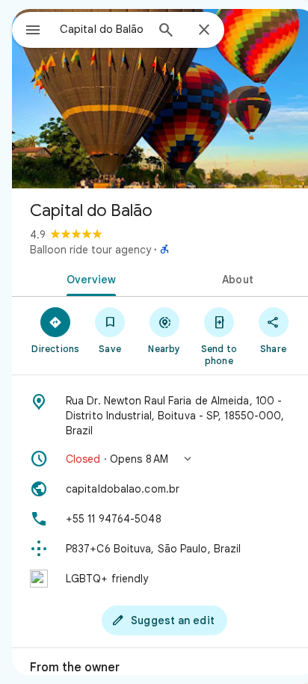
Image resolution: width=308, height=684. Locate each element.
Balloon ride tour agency (90, 249)
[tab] (88, 278)
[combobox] (102, 29)
